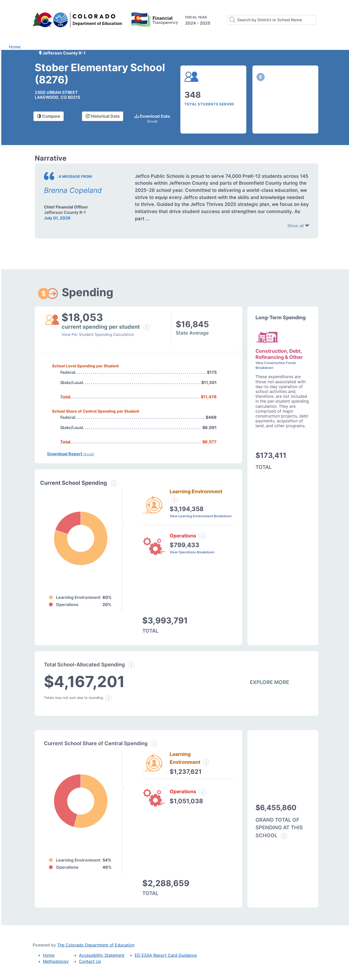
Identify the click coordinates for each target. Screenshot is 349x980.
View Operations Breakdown (192, 552)
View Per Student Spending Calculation (98, 334)
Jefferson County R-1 (64, 53)
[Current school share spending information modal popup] (154, 743)
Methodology (56, 961)
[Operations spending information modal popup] (202, 536)
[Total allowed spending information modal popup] (131, 665)
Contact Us (90, 961)
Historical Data (105, 116)
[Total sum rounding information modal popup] (108, 697)
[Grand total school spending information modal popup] (284, 836)
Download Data (154, 118)
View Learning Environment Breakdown (201, 516)
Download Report (70, 453)
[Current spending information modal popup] (114, 483)
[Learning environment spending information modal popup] (174, 499)
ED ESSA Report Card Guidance (166, 955)
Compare (50, 116)
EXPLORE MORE (269, 682)
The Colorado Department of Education (95, 945)
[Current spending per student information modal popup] (146, 327)
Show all (296, 225)
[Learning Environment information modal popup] (206, 762)
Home (14, 46)
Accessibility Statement (101, 955)
